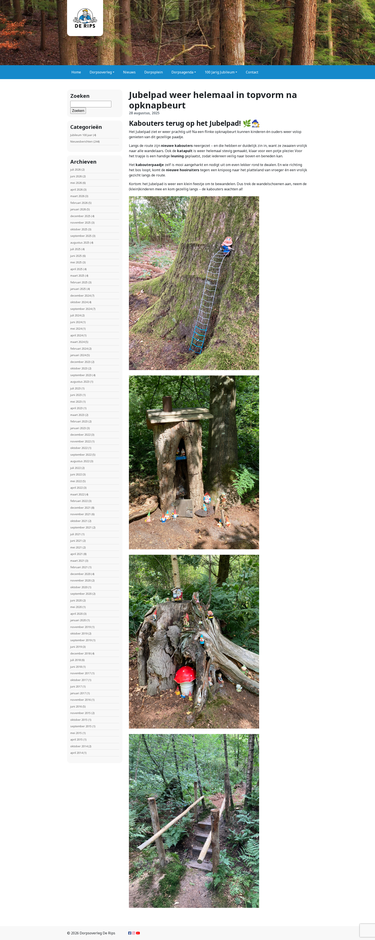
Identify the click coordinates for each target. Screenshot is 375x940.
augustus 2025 (79, 242)
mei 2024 (76, 328)
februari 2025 (79, 282)
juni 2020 (76, 600)
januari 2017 (78, 693)
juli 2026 (75, 169)
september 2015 (81, 726)
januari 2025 (78, 289)
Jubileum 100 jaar (81, 135)
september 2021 (81, 527)
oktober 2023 (78, 368)
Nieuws (129, 72)
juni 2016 (76, 706)
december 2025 (80, 216)
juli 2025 (75, 249)
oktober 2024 (78, 302)
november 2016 (80, 700)
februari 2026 (79, 203)
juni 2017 (76, 686)
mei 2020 (76, 607)
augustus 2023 (79, 382)
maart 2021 (77, 561)
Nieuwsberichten (81, 141)
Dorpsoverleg (101, 72)
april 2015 (76, 739)
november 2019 (80, 627)
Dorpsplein (153, 72)
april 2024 (76, 335)
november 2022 (80, 441)
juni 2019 (76, 647)
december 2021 (80, 508)
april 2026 (76, 189)
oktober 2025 (78, 229)
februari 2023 (79, 421)
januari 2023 (78, 428)
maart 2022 (77, 494)
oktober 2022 (78, 448)
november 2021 (80, 514)
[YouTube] (138, 933)
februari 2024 (79, 348)
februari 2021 (79, 567)
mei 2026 (76, 183)
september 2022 (81, 455)
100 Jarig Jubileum (220, 72)
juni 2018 (76, 667)
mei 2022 (76, 481)
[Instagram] (133, 933)
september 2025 (81, 236)
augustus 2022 (79, 461)
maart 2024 (77, 342)
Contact (252, 72)
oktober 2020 (78, 587)
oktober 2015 (78, 720)
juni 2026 (76, 176)
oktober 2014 (78, 746)
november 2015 (80, 713)
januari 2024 (78, 355)
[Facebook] (129, 933)
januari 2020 (78, 620)
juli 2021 (75, 534)
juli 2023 (75, 388)
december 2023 (80, 362)
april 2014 (76, 753)
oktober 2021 (78, 521)
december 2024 (80, 295)
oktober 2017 (78, 680)
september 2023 (81, 375)
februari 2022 (79, 501)
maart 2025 (77, 275)
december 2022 (80, 435)
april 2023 (76, 408)
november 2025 (80, 222)
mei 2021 (76, 547)
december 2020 (80, 574)
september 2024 (81, 309)
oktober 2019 (78, 633)
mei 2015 (76, 733)
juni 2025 (76, 256)
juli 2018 (75, 660)
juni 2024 (76, 322)
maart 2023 (77, 415)
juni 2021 (76, 541)
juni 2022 (76, 474)
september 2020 (81, 594)
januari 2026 (78, 209)
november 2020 (80, 580)
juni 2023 (76, 395)
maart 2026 (77, 196)
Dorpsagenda (182, 72)
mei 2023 (76, 402)
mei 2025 (76, 262)
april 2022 (76, 488)
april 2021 (76, 554)
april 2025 (76, 269)
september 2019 (81, 640)
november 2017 (80, 673)
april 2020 (76, 614)
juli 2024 (75, 315)
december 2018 (80, 653)
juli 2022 (75, 468)
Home (76, 72)
